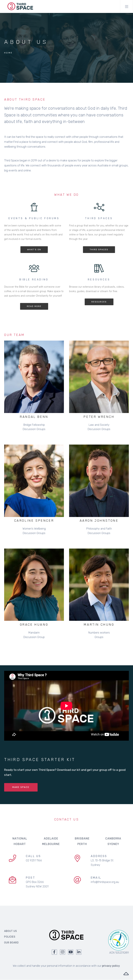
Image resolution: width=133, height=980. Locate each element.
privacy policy (111, 965)
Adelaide (51, 838)
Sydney (113, 844)
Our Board (11, 942)
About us (10, 931)
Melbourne (51, 844)
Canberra (113, 838)
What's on (34, 249)
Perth (82, 844)
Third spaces (99, 249)
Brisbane (82, 838)
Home (8, 53)
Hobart (20, 844)
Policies (9, 936)
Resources (99, 302)
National (19, 838)
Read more (34, 306)
